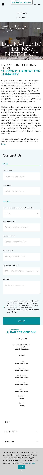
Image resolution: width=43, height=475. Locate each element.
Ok (21, 467)
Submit (21, 321)
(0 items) (39, 4)
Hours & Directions (21, 349)
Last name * (7, 185)
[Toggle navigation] (3, 4)
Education (10, 442)
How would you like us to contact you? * (18, 208)
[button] (31, 4)
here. (3, 144)
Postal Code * (8, 251)
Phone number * (9, 221)
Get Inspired (11, 432)
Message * (7, 279)
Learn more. (30, 463)
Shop (7, 422)
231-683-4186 (21, 17)
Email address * (8, 236)
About (16, 26)
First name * (7, 170)
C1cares (25, 26)
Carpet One (6, 26)
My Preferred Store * (10, 265)
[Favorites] (35, 4)
